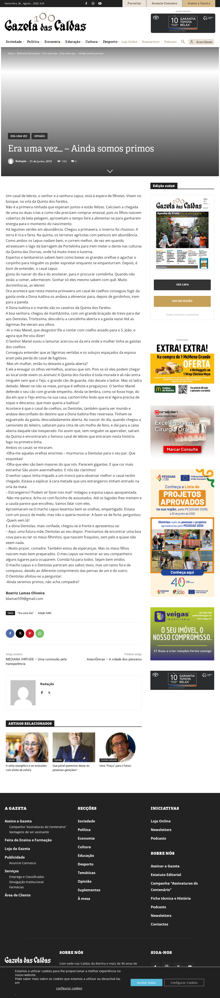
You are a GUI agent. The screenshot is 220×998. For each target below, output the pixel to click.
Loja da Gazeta (17, 848)
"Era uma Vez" (26, 613)
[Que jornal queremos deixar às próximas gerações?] (74, 747)
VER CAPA (182, 284)
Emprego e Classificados (26, 877)
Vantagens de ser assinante (29, 832)
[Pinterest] (30, 633)
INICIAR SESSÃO (182, 301)
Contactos (159, 924)
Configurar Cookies (184, 983)
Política (84, 829)
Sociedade (86, 821)
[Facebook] (86, 3)
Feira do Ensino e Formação (28, 840)
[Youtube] (99, 3)
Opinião (39, 136)
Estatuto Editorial (166, 874)
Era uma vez (50, 53)
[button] (183, 42)
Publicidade (15, 857)
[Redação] (11, 161)
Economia (86, 838)
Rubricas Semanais (28, 53)
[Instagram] (93, 3)
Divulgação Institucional (26, 882)
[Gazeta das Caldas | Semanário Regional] (45, 22)
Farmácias (16, 887)
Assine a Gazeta (18, 821)
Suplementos (89, 890)
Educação (86, 855)
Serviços (12, 871)
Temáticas (86, 872)
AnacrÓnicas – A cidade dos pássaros (114, 659)
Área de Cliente (18, 895)
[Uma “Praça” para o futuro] (120, 747)
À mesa (84, 898)
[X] (20, 633)
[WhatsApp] (39, 633)
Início (11, 53)
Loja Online (161, 821)
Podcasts (158, 838)
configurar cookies (69, 988)
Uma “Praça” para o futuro (115, 765)
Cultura (84, 847)
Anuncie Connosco (22, 863)
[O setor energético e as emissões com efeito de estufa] (27, 747)
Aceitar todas (146, 983)
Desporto (85, 864)
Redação (20, 161)
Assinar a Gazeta (165, 866)
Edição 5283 (44, 613)
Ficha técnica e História (171, 898)
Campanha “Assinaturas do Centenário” (37, 827)
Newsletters (161, 829)
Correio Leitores (109, 760)
